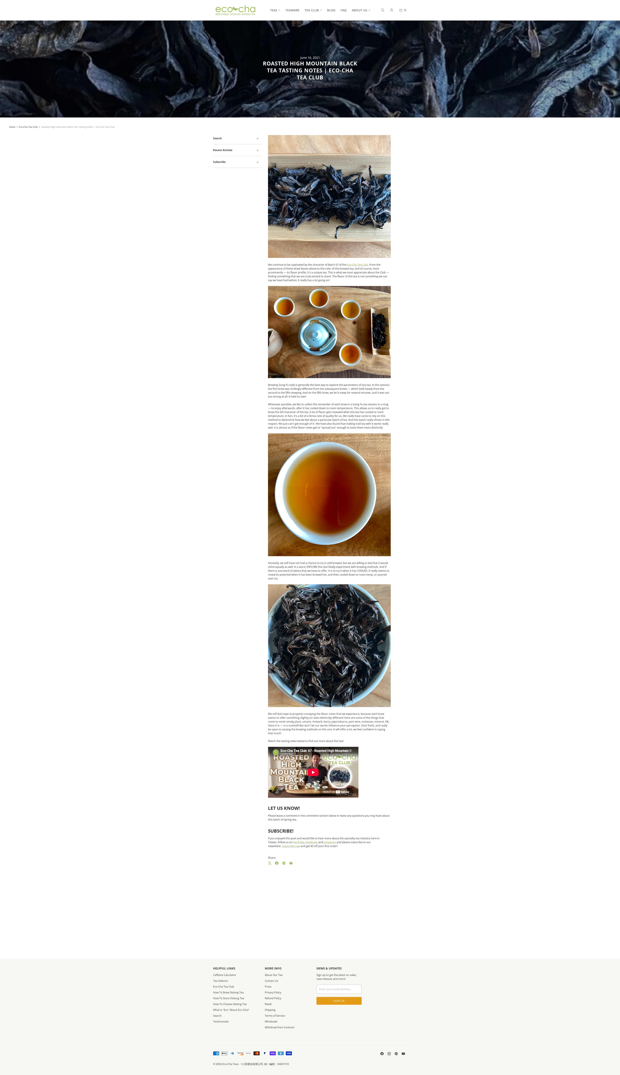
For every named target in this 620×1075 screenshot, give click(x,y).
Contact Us (271, 981)
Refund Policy (273, 998)
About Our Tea (274, 975)
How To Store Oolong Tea (228, 998)
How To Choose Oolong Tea (230, 1004)
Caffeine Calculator (224, 975)
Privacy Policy (273, 992)
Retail (268, 1004)
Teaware (292, 10)
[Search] (382, 10)
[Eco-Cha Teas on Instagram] (389, 1054)
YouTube (298, 842)
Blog (331, 10)
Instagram (330, 842)
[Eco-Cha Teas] (235, 10)
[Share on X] (270, 863)
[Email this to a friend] (290, 863)
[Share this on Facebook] (276, 863)
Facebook (311, 842)
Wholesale (271, 1021)
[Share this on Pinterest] (283, 863)
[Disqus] (329, 907)
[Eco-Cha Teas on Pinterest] (396, 1054)
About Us (359, 10)
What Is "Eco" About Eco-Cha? (231, 1010)
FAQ (344, 10)
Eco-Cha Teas (230, 1064)
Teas (273, 10)
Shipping (270, 1010)
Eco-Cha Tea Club (28, 126)
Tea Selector (220, 981)
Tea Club (312, 10)
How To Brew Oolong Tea (228, 992)
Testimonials (221, 1021)
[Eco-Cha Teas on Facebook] (382, 1054)
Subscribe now (291, 846)
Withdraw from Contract (279, 1027)
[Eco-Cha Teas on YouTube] (403, 1054)
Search (217, 1015)
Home (12, 126)
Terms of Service (275, 1015)
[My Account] (391, 10)
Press (268, 986)
